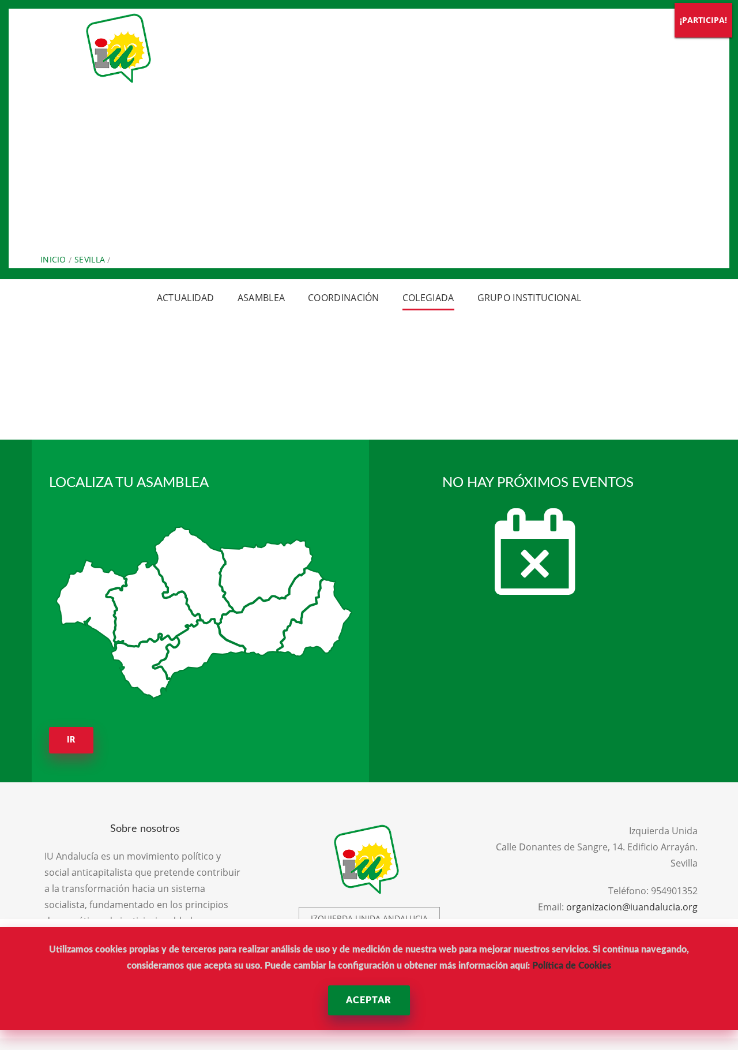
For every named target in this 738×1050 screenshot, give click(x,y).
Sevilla (89, 259)
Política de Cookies (571, 965)
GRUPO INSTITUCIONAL (529, 297)
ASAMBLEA (261, 297)
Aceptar (368, 1000)
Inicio (53, 259)
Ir (71, 740)
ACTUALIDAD (347, 40)
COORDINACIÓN (343, 297)
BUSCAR (589, 40)
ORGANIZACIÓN (254, 40)
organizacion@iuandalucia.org (632, 907)
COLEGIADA (428, 297)
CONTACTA (525, 40)
